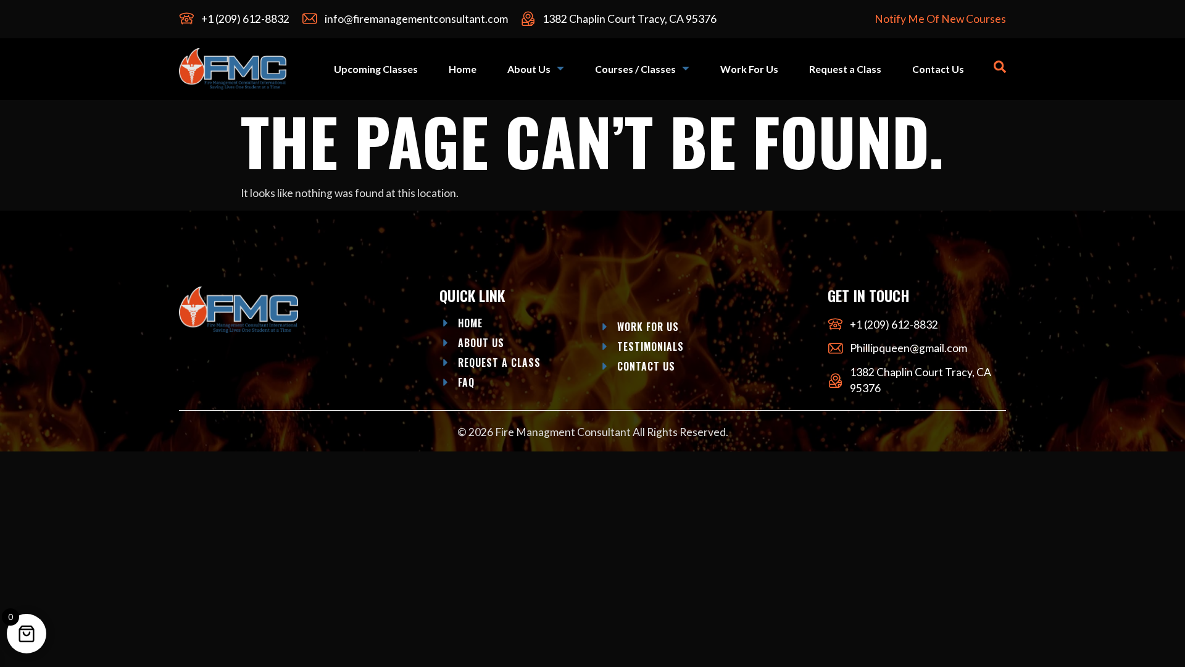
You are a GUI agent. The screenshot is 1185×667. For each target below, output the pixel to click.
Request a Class (845, 69)
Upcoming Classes (376, 69)
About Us (529, 69)
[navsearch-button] (1000, 69)
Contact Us (938, 69)
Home (462, 69)
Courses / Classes (635, 69)
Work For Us (749, 69)
